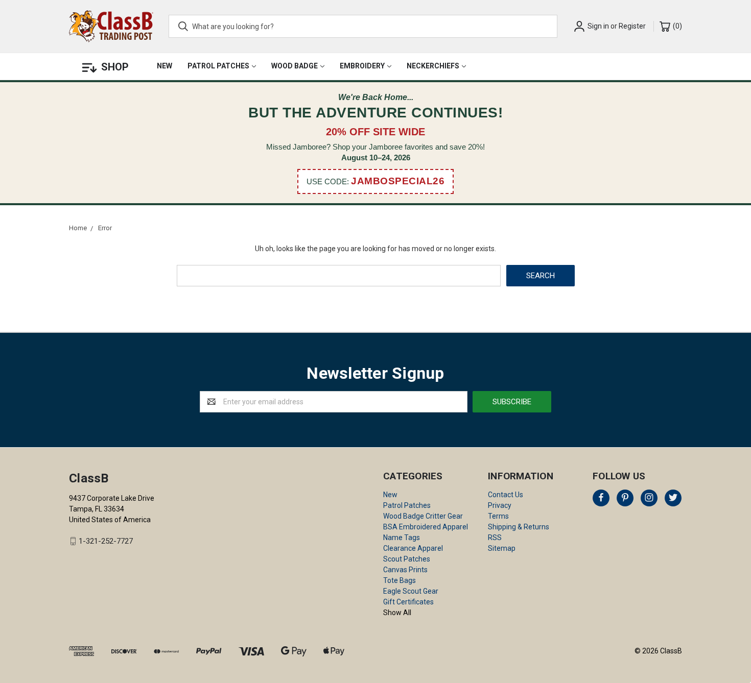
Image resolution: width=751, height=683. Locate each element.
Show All (397, 612)
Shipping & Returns (518, 527)
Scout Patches (406, 559)
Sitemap (501, 548)
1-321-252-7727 (106, 541)
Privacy (499, 505)
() (676, 26)
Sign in (598, 26)
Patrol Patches (218, 66)
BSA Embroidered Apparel (425, 527)
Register (632, 26)
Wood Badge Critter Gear (423, 516)
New (164, 66)
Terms (498, 516)
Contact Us (505, 495)
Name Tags (401, 537)
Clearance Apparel (413, 548)
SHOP (115, 67)
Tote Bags (399, 580)
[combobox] (363, 26)
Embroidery (362, 66)
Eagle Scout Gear (410, 591)
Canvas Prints (405, 570)
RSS (495, 537)
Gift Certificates (408, 602)
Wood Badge (294, 66)
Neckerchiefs (433, 66)
